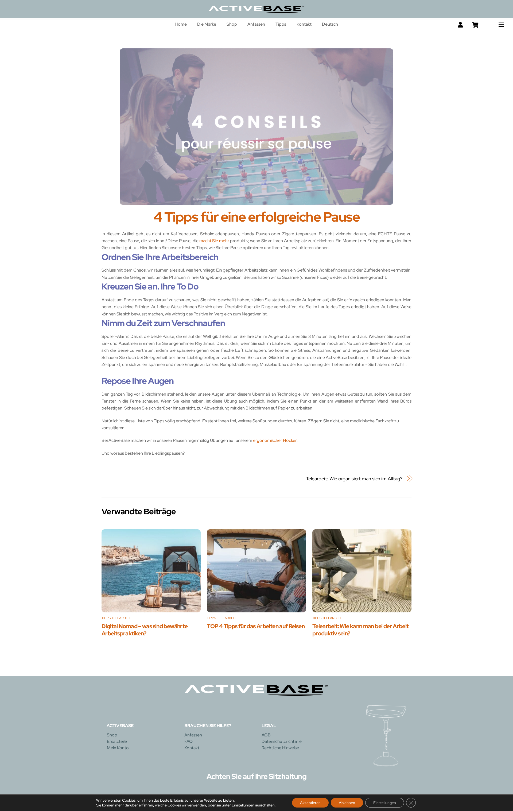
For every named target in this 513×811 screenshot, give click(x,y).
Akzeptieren (310, 802)
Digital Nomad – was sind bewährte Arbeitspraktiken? (145, 630)
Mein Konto (118, 748)
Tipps (280, 24)
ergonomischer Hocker (275, 440)
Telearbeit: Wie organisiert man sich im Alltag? (354, 478)
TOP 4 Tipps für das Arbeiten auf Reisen (256, 626)
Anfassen (256, 24)
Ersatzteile (117, 741)
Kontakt (304, 24)
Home (181, 24)
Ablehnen (347, 802)
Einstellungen (243, 805)
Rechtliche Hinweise (280, 748)
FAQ (188, 741)
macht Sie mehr (214, 241)
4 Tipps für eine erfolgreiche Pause (256, 217)
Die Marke (206, 24)
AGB (266, 735)
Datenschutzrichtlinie (282, 741)
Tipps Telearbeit (116, 618)
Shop (232, 24)
